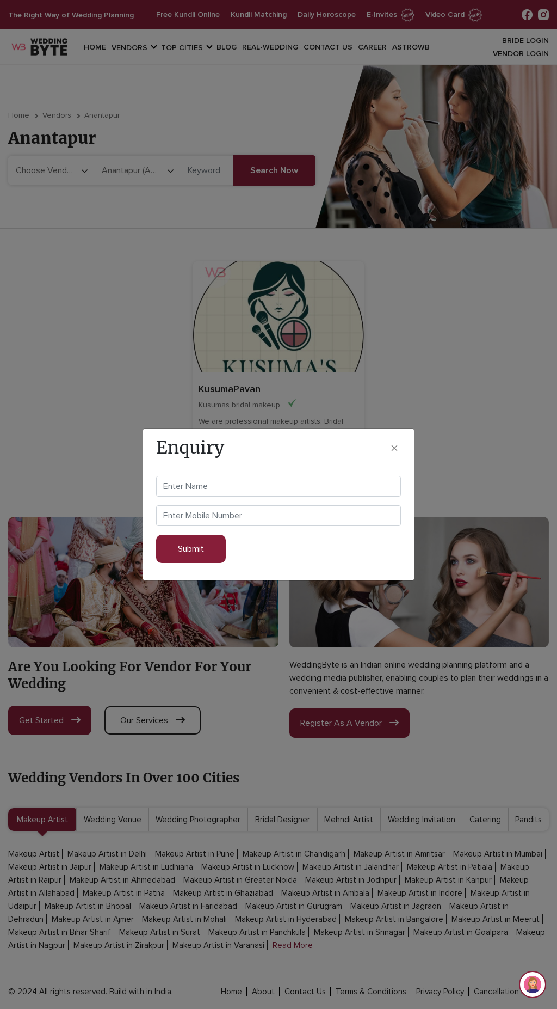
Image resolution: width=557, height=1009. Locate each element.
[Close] (394, 448)
